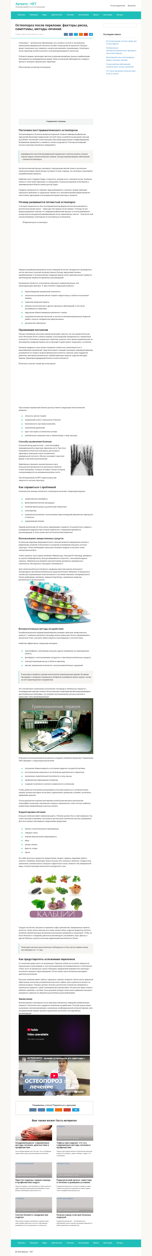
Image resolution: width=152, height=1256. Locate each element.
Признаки (34, 15)
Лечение (70, 15)
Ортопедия (107, 15)
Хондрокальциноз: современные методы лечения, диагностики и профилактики (32, 1145)
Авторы (120, 15)
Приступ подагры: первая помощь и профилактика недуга (33, 1181)
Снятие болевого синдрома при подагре (31, 1216)
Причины (21, 15)
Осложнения (83, 15)
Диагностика (56, 15)
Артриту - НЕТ (25, 4)
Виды (44, 15)
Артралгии (132, 6)
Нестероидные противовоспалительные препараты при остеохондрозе (121, 50)
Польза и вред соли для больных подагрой (74, 1216)
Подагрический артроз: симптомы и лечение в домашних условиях (74, 1181)
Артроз (96, 15)
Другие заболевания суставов (32, 34)
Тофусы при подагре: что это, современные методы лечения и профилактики (74, 1145)
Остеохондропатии (117, 6)
